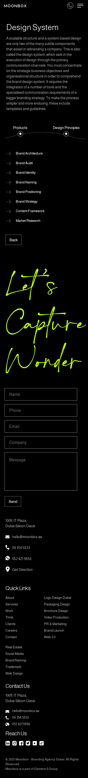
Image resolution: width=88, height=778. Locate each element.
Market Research (28, 221)
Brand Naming (26, 182)
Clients (10, 624)
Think (9, 617)
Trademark (13, 667)
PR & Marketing (55, 624)
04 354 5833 (21, 548)
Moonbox (22, 759)
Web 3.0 (50, 637)
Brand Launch (54, 630)
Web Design (14, 673)
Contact (11, 637)
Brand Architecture (29, 153)
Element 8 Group (46, 769)
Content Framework (30, 211)
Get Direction (22, 570)
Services (11, 604)
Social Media (14, 654)
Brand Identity (26, 172)
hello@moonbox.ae (27, 537)
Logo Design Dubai (57, 598)
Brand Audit (24, 163)
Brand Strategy (26, 201)
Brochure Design (56, 611)
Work (9, 611)
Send (13, 501)
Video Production (56, 617)
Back (13, 240)
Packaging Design (57, 604)
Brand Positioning (28, 192)
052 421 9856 (21, 559)
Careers (11, 630)
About (9, 598)
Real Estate (13, 647)
